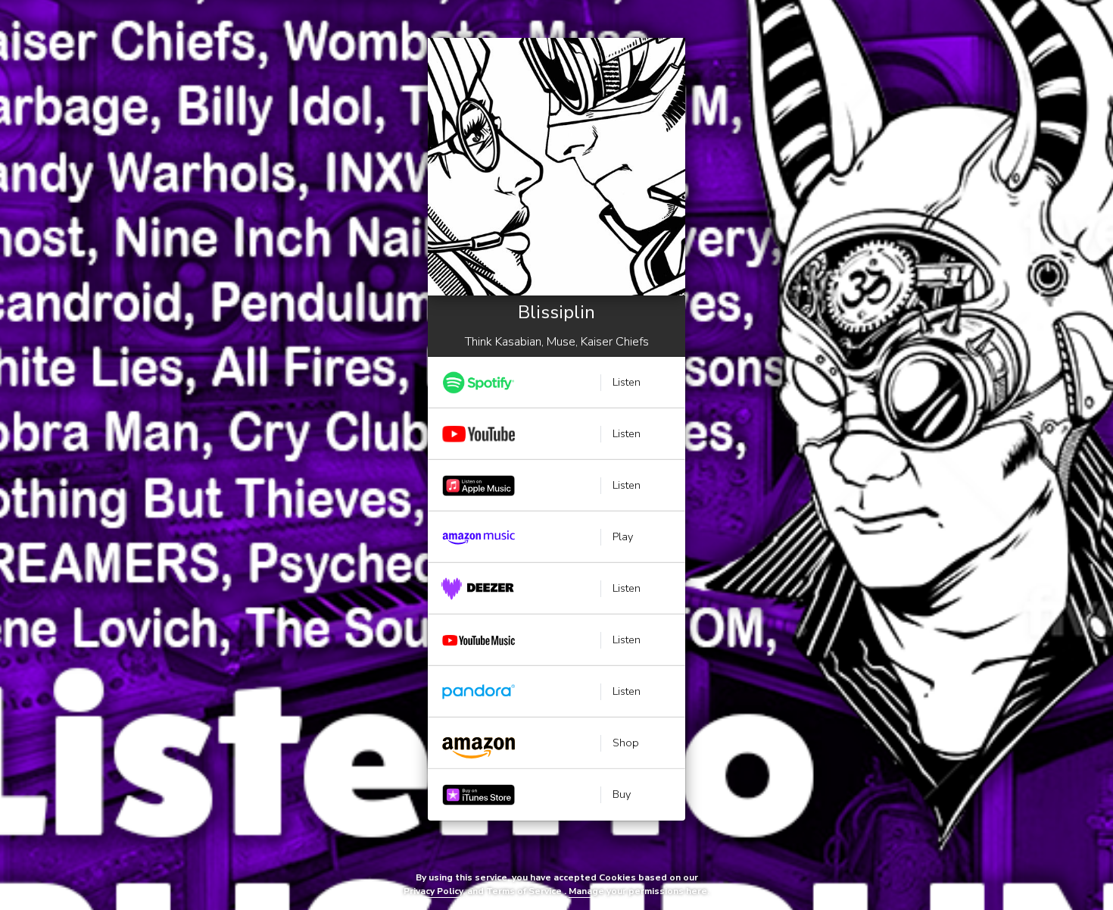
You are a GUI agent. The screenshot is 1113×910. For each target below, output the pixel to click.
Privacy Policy (433, 891)
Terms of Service (524, 891)
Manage (586, 891)
